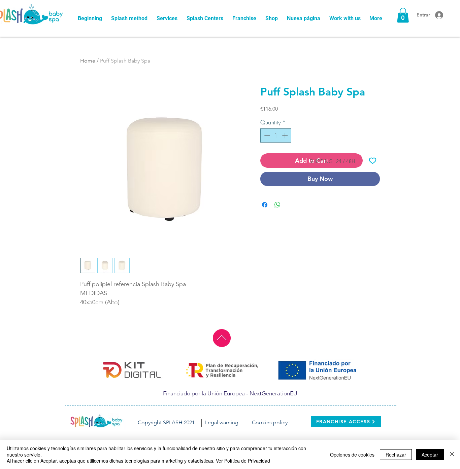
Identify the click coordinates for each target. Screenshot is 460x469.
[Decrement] (266, 135)
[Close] (452, 454)
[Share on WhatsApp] (277, 205)
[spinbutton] (276, 135)
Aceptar (430, 454)
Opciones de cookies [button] (352, 454)
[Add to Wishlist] (372, 160)
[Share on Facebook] (265, 205)
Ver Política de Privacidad (243, 460)
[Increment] (286, 135)
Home (87, 60)
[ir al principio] (222, 338)
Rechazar (396, 454)
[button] (403, 15)
